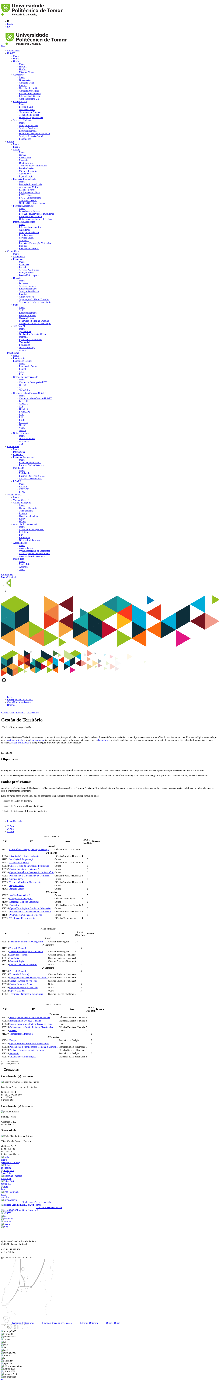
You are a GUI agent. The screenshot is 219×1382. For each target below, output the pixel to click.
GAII (21, 371)
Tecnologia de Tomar (29, 115)
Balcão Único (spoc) (28, 275)
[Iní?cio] (32, 16)
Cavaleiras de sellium (29, 516)
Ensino (10, 141)
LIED (22, 417)
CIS (21, 406)
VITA (22, 427)
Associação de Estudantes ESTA (34, 553)
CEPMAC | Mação (28, 200)
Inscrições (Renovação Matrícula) (35, 243)
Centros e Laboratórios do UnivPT (29, 393)
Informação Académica (24, 222)
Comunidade (13, 251)
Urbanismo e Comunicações (22, 1056)
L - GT (10, 697)
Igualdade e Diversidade (30, 339)
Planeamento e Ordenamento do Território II (30, 911)
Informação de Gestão (29, 96)
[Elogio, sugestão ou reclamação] (9, 1200)
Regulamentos (25, 235)
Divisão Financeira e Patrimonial (34, 133)
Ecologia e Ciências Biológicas (24, 902)
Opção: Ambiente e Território (23, 964)
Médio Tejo (18, 559)
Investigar (23, 294)
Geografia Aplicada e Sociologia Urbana (28, 977)
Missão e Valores (27, 72)
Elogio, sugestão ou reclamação (56, 1323)
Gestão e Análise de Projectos (23, 981)
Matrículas (24, 240)
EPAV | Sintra (25, 195)
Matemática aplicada (19, 862)
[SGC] (4, 1216)
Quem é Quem (112, 1323)
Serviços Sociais (26, 238)
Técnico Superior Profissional (33, 165)
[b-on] (4, 1226)
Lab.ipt (22, 369)
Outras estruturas (21, 433)
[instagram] (9, 1328)
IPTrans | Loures (27, 189)
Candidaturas (13, 50)
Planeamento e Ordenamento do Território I (29, 875)
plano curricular (36, 740)
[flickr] (26, 1328)
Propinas (23, 246)
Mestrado (23, 160)
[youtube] (15, 1328)
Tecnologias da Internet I (21, 1033)
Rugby (22, 518)
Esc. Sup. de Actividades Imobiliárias (36, 214)
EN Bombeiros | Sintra (29, 192)
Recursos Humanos (28, 131)
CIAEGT (23, 403)
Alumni (22, 350)
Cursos (16, 149)
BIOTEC (23, 401)
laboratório (103, 740)
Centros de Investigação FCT (27, 377)
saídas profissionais (20, 742)
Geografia (14, 958)
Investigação (13, 353)
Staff (15, 304)
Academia (24, 441)
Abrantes (23, 567)
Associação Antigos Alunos (32, 556)
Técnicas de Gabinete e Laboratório (26, 994)
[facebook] (3, 1328)
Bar (20, 534)
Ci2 (20, 387)
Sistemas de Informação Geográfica (26, 941)
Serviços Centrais (27, 286)
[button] (2, 1379)
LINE (22, 419)
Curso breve (25, 173)
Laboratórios (25, 139)
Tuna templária (26, 510)
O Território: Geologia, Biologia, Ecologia (29, 849)
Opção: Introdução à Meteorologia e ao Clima (30, 1024)
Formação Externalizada (24, 179)
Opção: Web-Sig (17, 990)
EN (8, 26)
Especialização (26, 176)
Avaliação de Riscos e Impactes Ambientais (29, 1017)
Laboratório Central (22, 361)
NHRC (22, 425)
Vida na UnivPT (15, 494)
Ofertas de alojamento (29, 540)
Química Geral (16, 879)
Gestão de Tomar (27, 109)
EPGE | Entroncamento (30, 197)
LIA (21, 374)
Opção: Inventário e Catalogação (24, 869)
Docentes (17, 278)
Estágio (12, 1040)
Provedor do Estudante (30, 93)
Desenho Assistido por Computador (26, 951)
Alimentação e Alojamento (25, 524)
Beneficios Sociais (27, 315)
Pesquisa (9, 574)
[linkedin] (20, 1328)
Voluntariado (25, 342)
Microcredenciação (28, 171)
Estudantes (18, 259)
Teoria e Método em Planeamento (25, 882)
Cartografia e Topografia (20, 898)
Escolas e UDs (20, 101)
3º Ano (10, 831)
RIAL (22, 492)
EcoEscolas (24, 345)
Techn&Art (24, 390)
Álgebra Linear (16, 885)
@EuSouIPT (19, 326)
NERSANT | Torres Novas (32, 203)
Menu (16, 56)
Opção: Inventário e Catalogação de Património (31, 872)
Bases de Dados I (17, 948)
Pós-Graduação (26, 168)
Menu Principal (8, 577)
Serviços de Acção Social (31, 136)
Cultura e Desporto (22, 502)
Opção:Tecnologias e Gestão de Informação (30, 908)
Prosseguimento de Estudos (20, 699)
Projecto (13, 1030)
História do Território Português (24, 856)
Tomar (22, 569)
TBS (21, 444)
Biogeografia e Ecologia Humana (25, 1020)
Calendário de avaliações (19, 702)
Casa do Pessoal (26, 296)
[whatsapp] (32, 1328)
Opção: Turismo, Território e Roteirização (29, 1043)
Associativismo (20, 543)
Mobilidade (18, 468)
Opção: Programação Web (21, 984)
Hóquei (22, 521)
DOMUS (23, 409)
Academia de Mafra (28, 187)
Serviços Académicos (29, 128)
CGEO (22, 385)
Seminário (14, 1053)
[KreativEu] (7, 1218)
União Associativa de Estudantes (34, 551)
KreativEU (18, 454)
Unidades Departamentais (31, 117)
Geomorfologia (16, 961)
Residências (24, 537)
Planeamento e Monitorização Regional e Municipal (33, 1047)
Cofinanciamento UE (29, 98)
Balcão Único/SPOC (29, 248)
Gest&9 (22, 430)
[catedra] (5, 1224)
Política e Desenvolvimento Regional (26, 1050)
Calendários (24, 230)
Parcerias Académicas (23, 205)
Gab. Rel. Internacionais (30, 478)
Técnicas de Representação (22, 918)
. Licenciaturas (32, 712)
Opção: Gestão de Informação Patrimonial (29, 866)
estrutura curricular (14, 740)
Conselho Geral (26, 82)
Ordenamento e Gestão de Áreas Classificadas (31, 1027)
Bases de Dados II (18, 971)
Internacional (13, 446)
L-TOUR (23, 422)
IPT (3, 45)
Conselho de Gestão (28, 88)
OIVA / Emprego (27, 347)
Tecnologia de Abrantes (30, 112)
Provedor (23, 267)
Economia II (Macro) (19, 974)
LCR (21, 414)
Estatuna (23, 513)
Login (10, 24)
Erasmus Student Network (31, 465)
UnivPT (11, 53)
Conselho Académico (29, 90)
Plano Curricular (15, 821)
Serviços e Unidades (22, 120)
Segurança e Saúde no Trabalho (34, 299)
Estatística (14, 905)
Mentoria (23, 337)
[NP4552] (6, 1213)
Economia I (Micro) (18, 954)
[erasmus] (6, 1221)
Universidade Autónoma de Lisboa (35, 219)
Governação (19, 74)
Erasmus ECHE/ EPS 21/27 (32, 476)
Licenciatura (25, 157)
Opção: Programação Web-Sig (23, 987)
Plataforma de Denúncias (22, 1323)
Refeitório (23, 532)
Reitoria (23, 85)
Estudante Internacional (24, 457)
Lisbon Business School (30, 216)
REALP (17, 481)
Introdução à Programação (21, 859)
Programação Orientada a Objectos (25, 915)
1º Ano (10, 826)
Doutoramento (26, 163)
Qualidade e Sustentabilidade (32, 334)
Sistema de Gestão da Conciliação (35, 302)
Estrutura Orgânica (88, 1323)
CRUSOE (24, 489)
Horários (11, 705)
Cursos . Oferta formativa (13, 712)
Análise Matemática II (19, 895)
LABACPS (24, 411)
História (17, 61)
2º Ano (10, 829)
